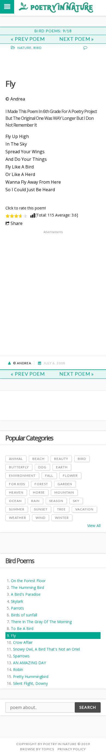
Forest (41, 484)
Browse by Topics (37, 749)
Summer (16, 509)
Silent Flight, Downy (30, 683)
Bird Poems (19, 560)
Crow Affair (23, 642)
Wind (40, 518)
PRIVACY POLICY (72, 749)
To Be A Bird (22, 628)
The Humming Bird (27, 587)
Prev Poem (30, 39)
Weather (17, 518)
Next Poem (75, 39)
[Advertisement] (48, 64)
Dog (42, 467)
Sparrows (21, 655)
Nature (24, 48)
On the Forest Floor (28, 580)
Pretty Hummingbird (30, 676)
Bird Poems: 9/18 (53, 31)
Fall (49, 475)
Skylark (17, 601)
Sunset (41, 509)
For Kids (17, 484)
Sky (76, 501)
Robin (18, 669)
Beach (38, 459)
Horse (39, 492)
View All (94, 525)
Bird (37, 48)
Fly (13, 635)
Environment (22, 475)
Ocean (15, 501)
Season (56, 501)
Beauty (61, 459)
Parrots (17, 608)
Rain (35, 501)
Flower (70, 475)
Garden (65, 484)
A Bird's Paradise (25, 594)
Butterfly (19, 467)
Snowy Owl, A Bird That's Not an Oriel (46, 649)
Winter (62, 518)
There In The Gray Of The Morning (41, 621)
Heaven (16, 492)
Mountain (64, 492)
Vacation (84, 509)
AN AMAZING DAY (29, 662)
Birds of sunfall (24, 614)
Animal (16, 459)
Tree (61, 509)
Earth (62, 467)
